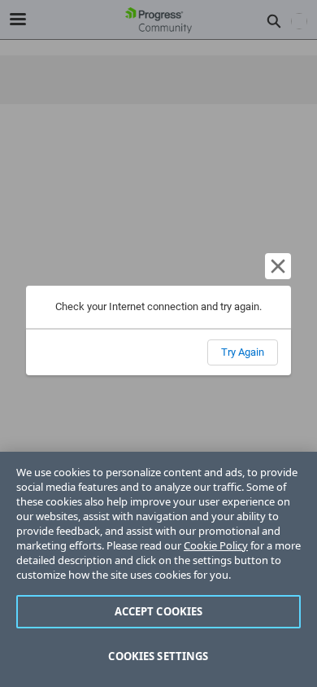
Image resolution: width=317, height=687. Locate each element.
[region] (158, 569)
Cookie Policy (216, 545)
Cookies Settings (158, 656)
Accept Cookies (159, 611)
